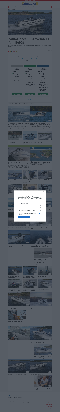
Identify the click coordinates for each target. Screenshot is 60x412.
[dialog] (30, 206)
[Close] (44, 192)
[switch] (40, 205)
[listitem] (30, 203)
